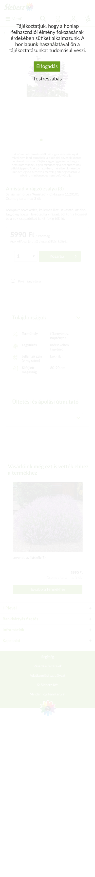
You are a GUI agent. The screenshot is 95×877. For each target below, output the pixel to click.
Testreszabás (47, 78)
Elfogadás (47, 66)
